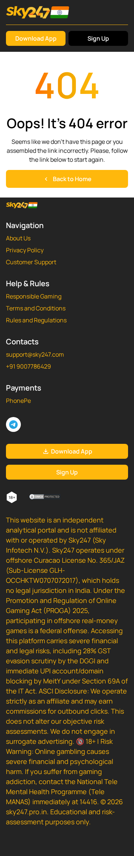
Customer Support (31, 262)
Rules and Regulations (36, 320)
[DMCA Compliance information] (45, 497)
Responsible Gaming (33, 296)
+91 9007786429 (28, 366)
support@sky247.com (35, 354)
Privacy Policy (25, 250)
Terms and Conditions (36, 308)
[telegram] (13, 424)
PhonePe (18, 401)
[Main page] (37, 12)
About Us (18, 238)
